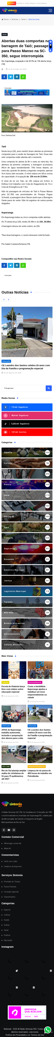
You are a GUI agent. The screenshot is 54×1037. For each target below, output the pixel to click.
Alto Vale (6, 766)
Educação (6, 361)
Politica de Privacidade (16, 1035)
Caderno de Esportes (13, 866)
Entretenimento (35, 682)
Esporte (7, 910)
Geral (23, 19)
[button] (4, 299)
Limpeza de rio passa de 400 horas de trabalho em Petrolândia (40, 773)
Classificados (9, 897)
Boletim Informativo (37, 766)
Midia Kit (7, 848)
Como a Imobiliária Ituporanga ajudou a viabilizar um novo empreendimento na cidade (37, 692)
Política (7, 935)
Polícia (6, 925)
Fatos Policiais (10, 887)
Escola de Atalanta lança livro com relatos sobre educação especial (13, 689)
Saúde (6, 920)
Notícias (15, 19)
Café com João (10, 861)
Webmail (7, 1029)
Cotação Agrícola (11, 892)
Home (6, 19)
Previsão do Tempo (12, 882)
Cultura (5, 682)
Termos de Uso (37, 1035)
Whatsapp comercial (12, 843)
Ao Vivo (11, 3)
